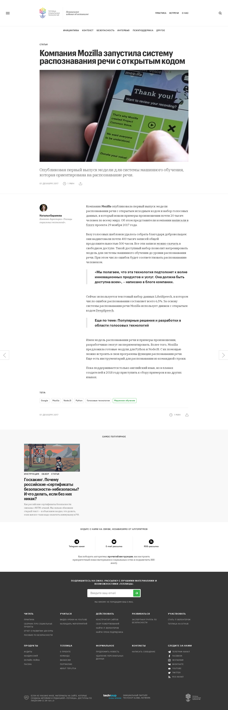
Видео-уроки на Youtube (73, 620)
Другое (160, 30)
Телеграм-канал (181, 652)
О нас (185, 13)
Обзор (45, 474)
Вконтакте (178, 664)
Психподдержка (143, 30)
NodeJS (67, 400)
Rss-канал (178, 677)
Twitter (176, 673)
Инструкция (31, 474)
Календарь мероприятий (73, 624)
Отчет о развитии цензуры (38, 631)
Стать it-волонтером (179, 620)
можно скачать (167, 243)
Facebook (177, 656)
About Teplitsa (68, 669)
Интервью (123, 30)
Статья (44, 44)
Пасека (28, 664)
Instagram (178, 660)
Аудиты (28, 652)
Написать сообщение (143, 652)
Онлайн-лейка (32, 660)
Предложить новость (107, 652)
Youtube (176, 669)
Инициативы (71, 30)
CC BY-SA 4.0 (48, 701)
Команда (65, 656)
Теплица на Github (178, 624)
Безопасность (105, 30)
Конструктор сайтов (107, 620)
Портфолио (66, 664)
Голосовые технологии (98, 400)
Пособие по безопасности (38, 635)
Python (79, 400)
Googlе (44, 400)
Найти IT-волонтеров (107, 628)
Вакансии (65, 660)
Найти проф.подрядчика (109, 632)
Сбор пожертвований (107, 624)
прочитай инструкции (120, 556)
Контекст (87, 30)
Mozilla (55, 400)
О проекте (65, 652)
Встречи (174, 13)
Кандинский (31, 656)
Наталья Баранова (51, 215)
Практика (160, 13)
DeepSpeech (105, 310)
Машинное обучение (124, 400)
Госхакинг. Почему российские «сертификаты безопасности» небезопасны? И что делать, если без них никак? (51, 489)
